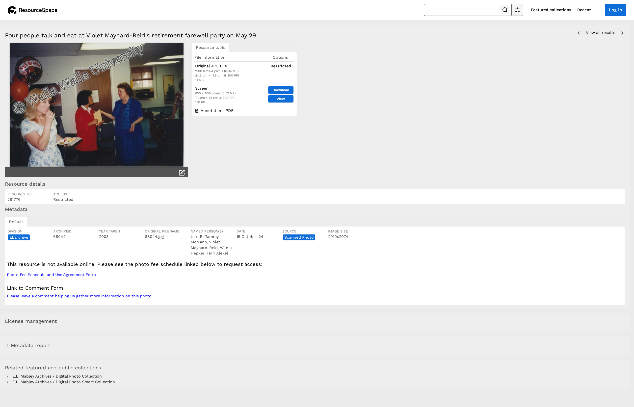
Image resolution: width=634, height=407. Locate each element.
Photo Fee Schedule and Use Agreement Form (51, 274)
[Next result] (621, 33)
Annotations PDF (216, 110)
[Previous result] (579, 33)
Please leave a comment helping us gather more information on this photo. (80, 296)
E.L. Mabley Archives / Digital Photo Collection (56, 376)
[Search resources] (505, 9)
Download (280, 90)
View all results (601, 32)
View (281, 99)
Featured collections (551, 9)
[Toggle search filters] (517, 10)
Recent (584, 9)
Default (16, 221)
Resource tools (210, 47)
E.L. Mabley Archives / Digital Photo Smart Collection (62, 382)
